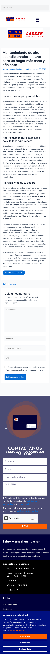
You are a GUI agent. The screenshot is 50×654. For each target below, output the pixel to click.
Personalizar (25, 643)
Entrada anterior (8, 284)
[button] (37, 20)
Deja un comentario (10, 69)
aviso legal (24, 504)
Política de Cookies (17, 631)
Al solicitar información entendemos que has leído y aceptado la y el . (24, 501)
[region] (25, 632)
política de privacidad (27, 511)
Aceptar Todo (25, 636)
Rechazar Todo (25, 649)
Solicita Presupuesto (13, 273)
